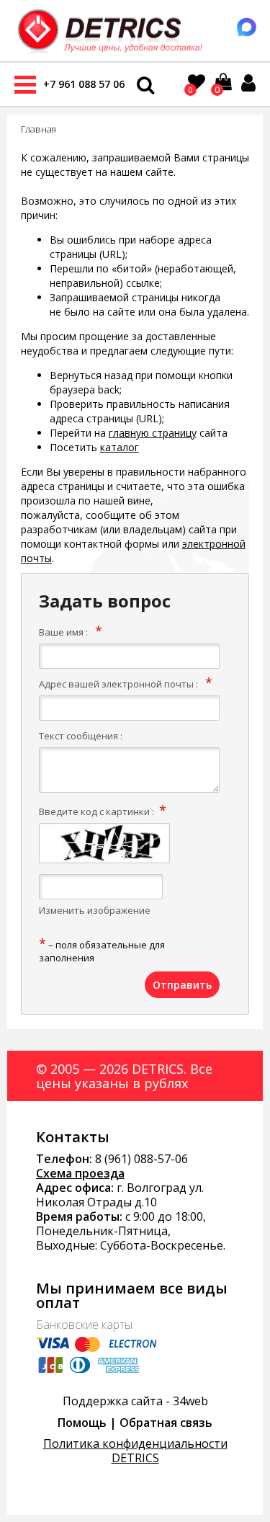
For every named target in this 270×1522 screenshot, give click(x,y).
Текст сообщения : (80, 735)
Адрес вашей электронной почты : (118, 683)
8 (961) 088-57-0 (138, 1159)
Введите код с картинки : (96, 811)
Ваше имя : (63, 632)
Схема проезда (80, 1173)
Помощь (82, 1422)
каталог (119, 447)
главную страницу (153, 433)
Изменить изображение (94, 910)
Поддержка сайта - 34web (135, 1401)
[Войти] (248, 83)
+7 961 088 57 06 (84, 84)
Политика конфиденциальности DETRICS (135, 1451)
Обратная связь (166, 1422)
